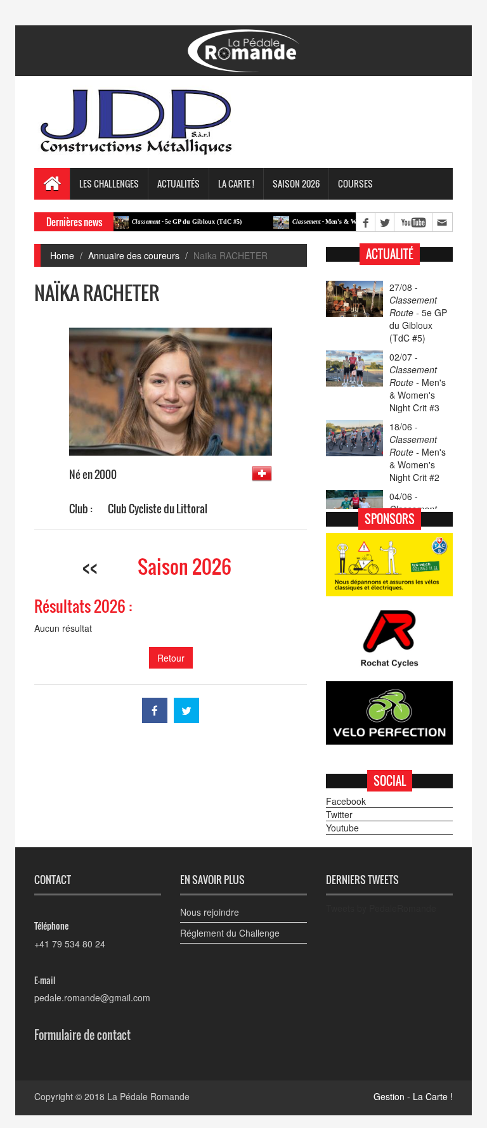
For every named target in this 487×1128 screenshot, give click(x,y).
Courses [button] (355, 183)
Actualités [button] (178, 183)
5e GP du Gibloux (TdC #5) (170, 221)
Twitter (339, 814)
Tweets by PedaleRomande (381, 908)
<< (90, 566)
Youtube (342, 827)
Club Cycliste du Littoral (157, 508)
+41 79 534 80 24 (69, 943)
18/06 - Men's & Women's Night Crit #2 (417, 452)
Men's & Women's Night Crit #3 (336, 221)
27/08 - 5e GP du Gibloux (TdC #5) (418, 312)
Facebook (346, 801)
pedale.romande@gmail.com (92, 997)
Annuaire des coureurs (133, 255)
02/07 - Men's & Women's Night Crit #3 (417, 382)
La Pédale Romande (148, 1096)
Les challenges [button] (109, 183)
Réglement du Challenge (230, 932)
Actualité (389, 254)
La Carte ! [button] (236, 183)
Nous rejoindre (209, 912)
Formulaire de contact (82, 1035)
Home (62, 255)
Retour (171, 657)
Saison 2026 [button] (296, 183)
